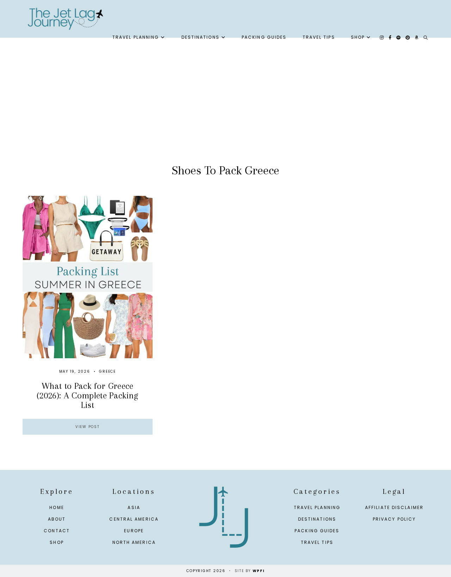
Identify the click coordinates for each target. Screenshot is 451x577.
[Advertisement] (225, 108)
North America (134, 542)
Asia (134, 507)
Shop (358, 37)
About (57, 519)
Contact (57, 531)
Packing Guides (264, 37)
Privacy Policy (394, 519)
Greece (107, 371)
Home (56, 507)
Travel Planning (135, 37)
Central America (134, 519)
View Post (87, 426)
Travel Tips (319, 37)
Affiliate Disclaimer (394, 507)
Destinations (200, 37)
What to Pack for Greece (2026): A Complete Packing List (87, 395)
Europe (134, 531)
